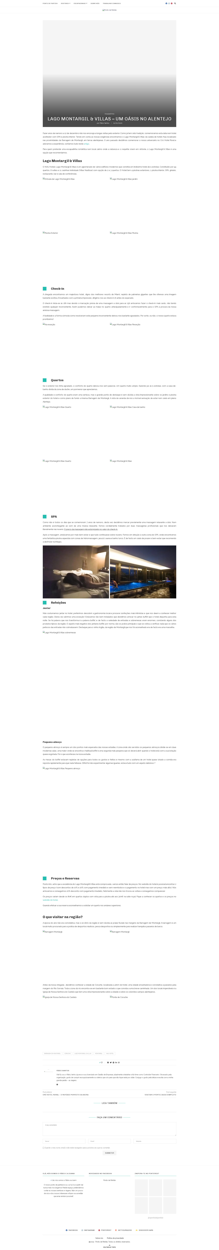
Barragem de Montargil (52, 1053)
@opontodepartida (155, 1218)
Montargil (98, 1053)
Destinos (65, 3)
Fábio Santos (104, 123)
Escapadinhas (80, 3)
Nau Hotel (110, 1053)
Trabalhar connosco (112, 3)
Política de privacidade (115, 1238)
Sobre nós (95, 3)
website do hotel (50, 900)
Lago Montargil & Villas (82, 1053)
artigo (86, 144)
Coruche (68, 1053)
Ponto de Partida (50, 3)
